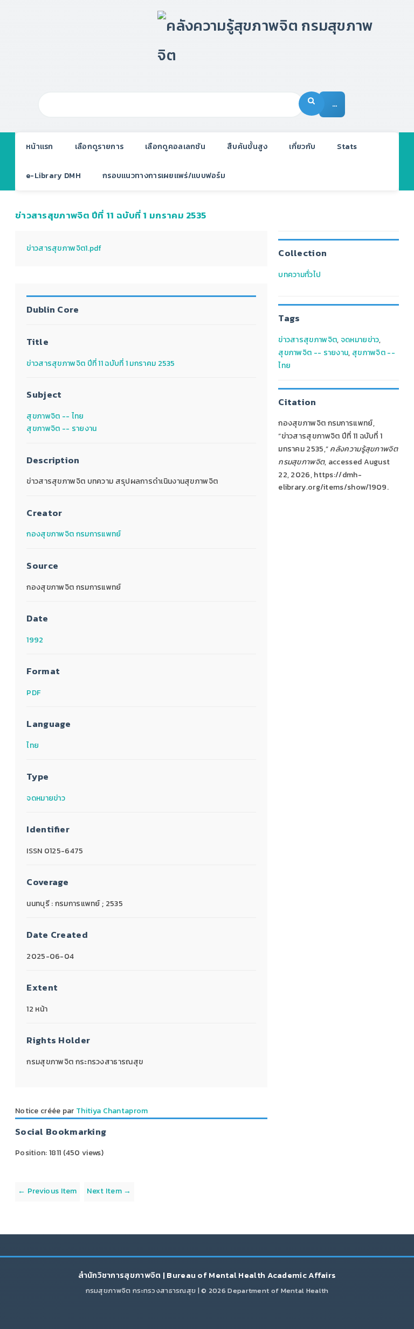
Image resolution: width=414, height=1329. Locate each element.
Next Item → (109, 1191)
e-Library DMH (53, 175)
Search (312, 103)
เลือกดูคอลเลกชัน (175, 146)
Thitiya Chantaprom (112, 1110)
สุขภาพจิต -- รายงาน (61, 428)
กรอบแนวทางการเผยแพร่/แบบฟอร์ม (163, 175)
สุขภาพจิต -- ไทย (55, 416)
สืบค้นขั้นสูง (247, 146)
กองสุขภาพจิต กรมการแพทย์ (73, 534)
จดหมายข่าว (45, 798)
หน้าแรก (39, 146)
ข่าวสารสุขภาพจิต (307, 339)
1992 (34, 640)
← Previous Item (47, 1191)
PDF (33, 692)
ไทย (32, 745)
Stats (347, 146)
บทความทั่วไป (299, 274)
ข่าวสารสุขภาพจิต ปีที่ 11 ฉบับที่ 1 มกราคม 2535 (110, 215)
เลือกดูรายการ (99, 146)
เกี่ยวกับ (302, 146)
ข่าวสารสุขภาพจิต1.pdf (63, 248)
